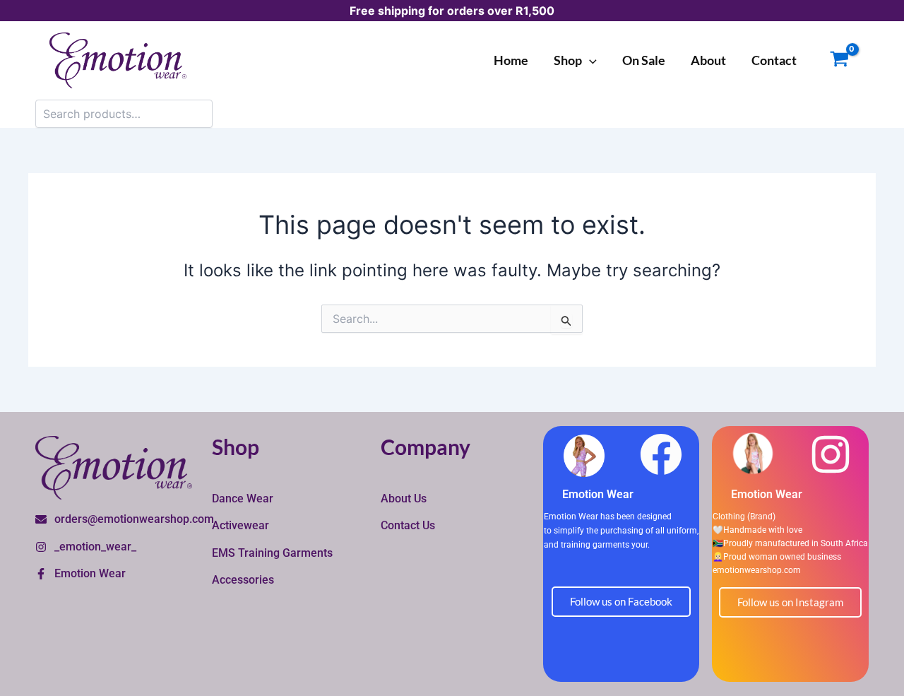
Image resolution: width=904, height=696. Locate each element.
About (708, 60)
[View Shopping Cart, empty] (839, 60)
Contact (774, 60)
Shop (568, 60)
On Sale (643, 60)
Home (511, 60)
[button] (589, 60)
